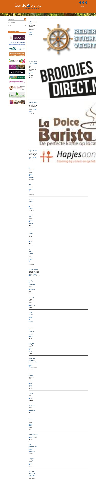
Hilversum (32, 410)
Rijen (31, 275)
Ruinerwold (32, 305)
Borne (31, 111)
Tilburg (31, 367)
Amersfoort (32, 451)
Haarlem (32, 159)
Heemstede (31, 223)
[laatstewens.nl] (83, 2)
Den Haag (32, 437)
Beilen (31, 336)
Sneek (31, 465)
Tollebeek (31, 263)
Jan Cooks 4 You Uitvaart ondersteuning (32, 473)
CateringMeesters (33, 434)
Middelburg (31, 351)
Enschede (31, 193)
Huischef (31, 393)
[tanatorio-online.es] (86, 2)
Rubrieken (82, 6)
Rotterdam (32, 289)
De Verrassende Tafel (32, 168)
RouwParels (32, 405)
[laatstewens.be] (80, 2)
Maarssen (32, 34)
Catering (30, 32)
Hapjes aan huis (33, 150)
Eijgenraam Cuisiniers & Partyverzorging (33, 360)
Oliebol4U (31, 298)
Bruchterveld (31, 177)
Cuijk (31, 241)
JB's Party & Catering (31, 251)
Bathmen (31, 208)
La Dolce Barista (33, 102)
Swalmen (31, 321)
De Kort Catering (33, 269)
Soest (31, 398)
